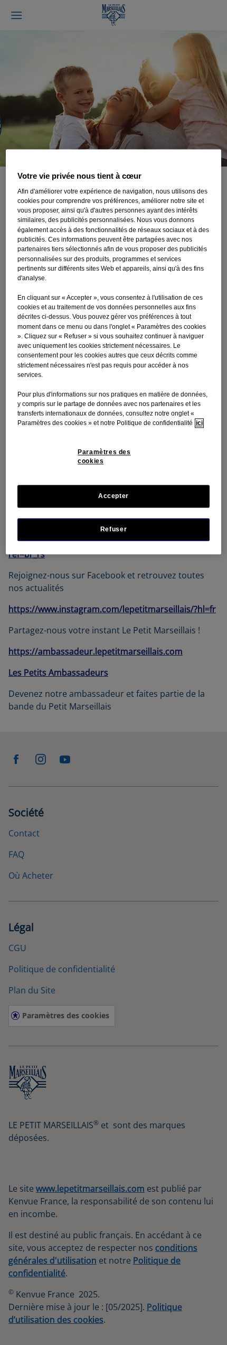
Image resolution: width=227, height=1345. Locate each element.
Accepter (113, 496)
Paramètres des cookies (104, 456)
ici (199, 423)
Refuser (113, 529)
